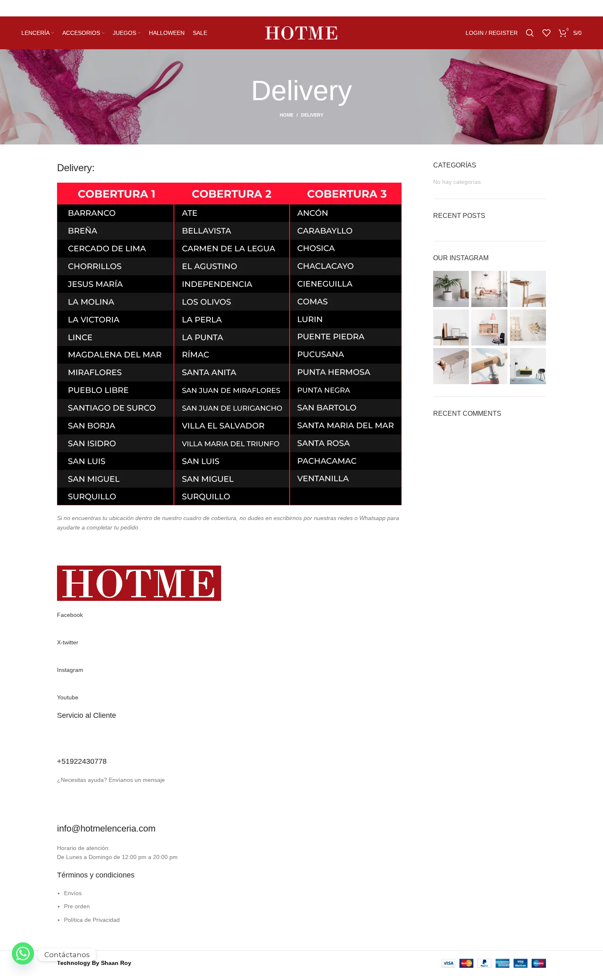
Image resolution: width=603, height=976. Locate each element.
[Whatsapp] (23, 955)
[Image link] (139, 583)
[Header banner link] (301, 8)
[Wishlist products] (546, 33)
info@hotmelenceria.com (106, 828)
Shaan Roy (116, 963)
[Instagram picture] (451, 289)
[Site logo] (301, 32)
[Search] (530, 33)
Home (286, 114)
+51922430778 (82, 761)
